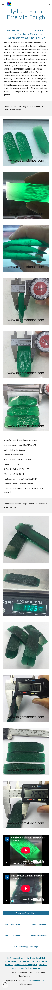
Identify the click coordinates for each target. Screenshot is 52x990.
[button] (3, 3)
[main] (26, 14)
